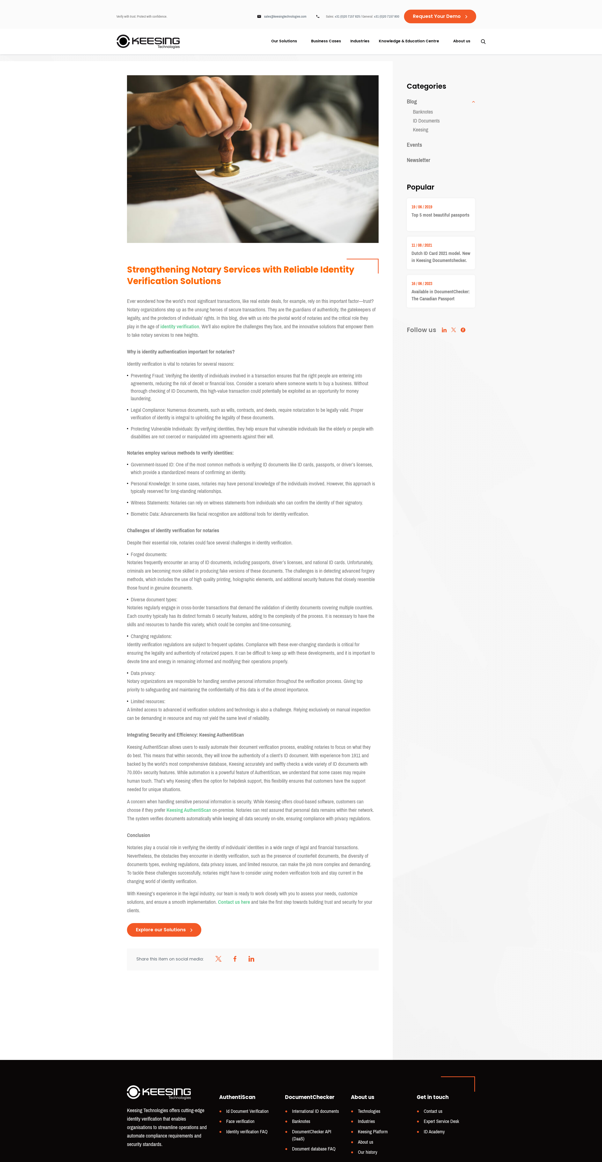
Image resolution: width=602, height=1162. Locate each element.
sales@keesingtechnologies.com (285, 16)
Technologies (369, 1111)
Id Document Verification (247, 1111)
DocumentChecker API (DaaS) (311, 1135)
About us (461, 41)
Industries (359, 41)
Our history (367, 1152)
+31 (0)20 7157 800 (386, 16)
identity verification (179, 326)
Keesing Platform (373, 1131)
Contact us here (234, 902)
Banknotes (423, 112)
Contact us (433, 1111)
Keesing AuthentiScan (188, 810)
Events (414, 145)
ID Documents (426, 121)
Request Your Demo (437, 17)
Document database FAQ (314, 1149)
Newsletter (418, 160)
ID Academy (434, 1131)
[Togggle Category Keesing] (472, 101)
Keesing (420, 130)
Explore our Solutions (161, 930)
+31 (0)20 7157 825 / (348, 16)
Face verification (240, 1121)
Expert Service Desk (441, 1121)
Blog (412, 101)
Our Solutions (284, 41)
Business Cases (326, 41)
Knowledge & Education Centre (409, 41)
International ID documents (315, 1111)
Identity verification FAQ (247, 1131)
